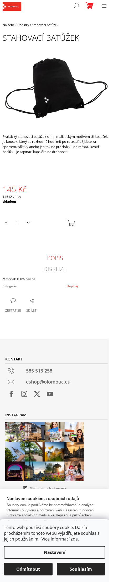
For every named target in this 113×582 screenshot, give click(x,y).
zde (74, 539)
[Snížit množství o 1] (28, 222)
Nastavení (54, 552)
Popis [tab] (55, 258)
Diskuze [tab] (54, 269)
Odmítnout (28, 569)
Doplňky (73, 286)
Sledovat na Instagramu (48, 488)
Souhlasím (81, 569)
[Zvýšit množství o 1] (6, 222)
